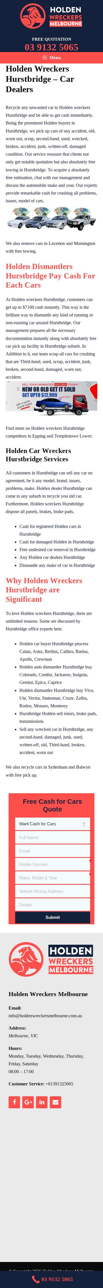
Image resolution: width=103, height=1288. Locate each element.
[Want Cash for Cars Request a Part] (52, 824)
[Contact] (55, 1102)
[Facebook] (14, 1102)
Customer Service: (26, 1083)
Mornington (84, 243)
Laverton (57, 243)
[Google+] (28, 1102)
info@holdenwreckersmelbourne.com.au (45, 1015)
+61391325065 (59, 1083)
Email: (15, 1008)
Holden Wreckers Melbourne (48, 994)
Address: (17, 1028)
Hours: (15, 1048)
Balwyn (83, 767)
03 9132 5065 (51, 47)
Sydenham (57, 767)
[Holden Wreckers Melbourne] (51, 15)
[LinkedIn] (41, 1102)
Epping (38, 436)
